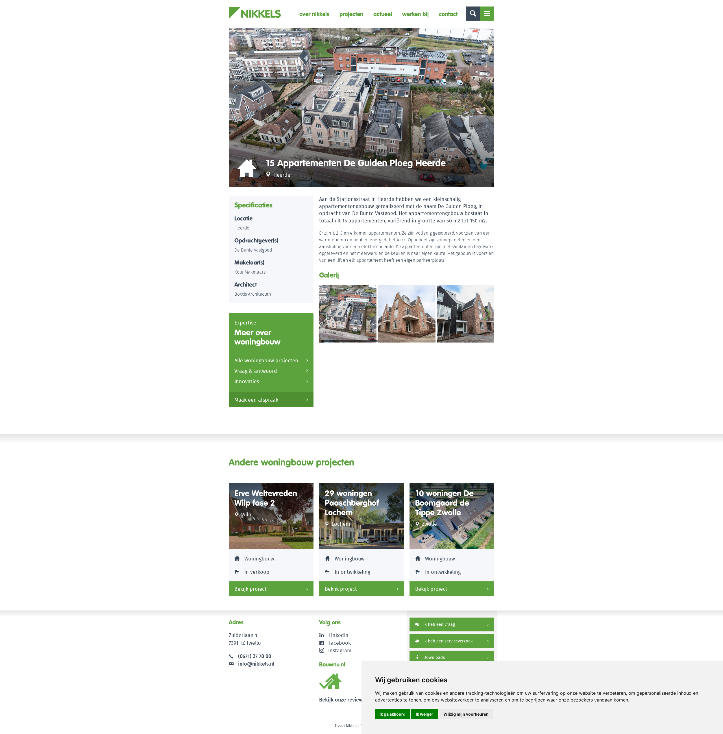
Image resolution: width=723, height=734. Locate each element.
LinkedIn (338, 635)
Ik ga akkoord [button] (393, 714)
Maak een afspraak (256, 399)
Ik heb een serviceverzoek (447, 641)
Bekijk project (250, 588)
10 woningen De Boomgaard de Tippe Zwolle (444, 503)
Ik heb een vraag (438, 624)
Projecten (351, 14)
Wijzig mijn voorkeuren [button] (466, 714)
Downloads (433, 657)
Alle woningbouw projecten (266, 360)
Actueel (382, 14)
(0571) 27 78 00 (254, 656)
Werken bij (415, 14)
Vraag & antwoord (255, 370)
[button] (487, 314)
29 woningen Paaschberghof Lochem (352, 503)
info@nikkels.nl (255, 663)
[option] (361, 107)
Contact (448, 14)
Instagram (339, 650)
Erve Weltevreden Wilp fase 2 (265, 498)
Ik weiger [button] (424, 714)
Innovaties (246, 381)
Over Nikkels (314, 14)
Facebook (339, 642)
